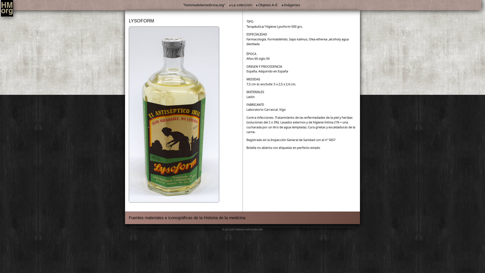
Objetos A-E (268, 5)
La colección (242, 5)
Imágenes (292, 5)
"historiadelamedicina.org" (204, 5)
